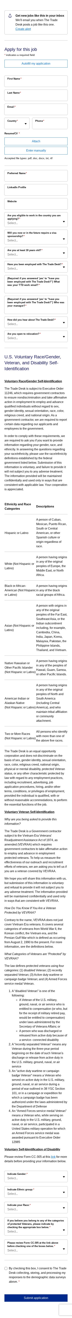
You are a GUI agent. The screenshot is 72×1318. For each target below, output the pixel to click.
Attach (36, 141)
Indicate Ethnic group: (20, 1189)
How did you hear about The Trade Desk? (31, 319)
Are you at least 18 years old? (24, 250)
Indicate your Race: (19, 1205)
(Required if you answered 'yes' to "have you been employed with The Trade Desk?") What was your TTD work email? (33, 281)
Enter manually (36, 150)
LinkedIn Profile (16, 187)
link (53, 1156)
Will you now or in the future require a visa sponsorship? (31, 234)
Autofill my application (36, 63)
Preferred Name (17, 173)
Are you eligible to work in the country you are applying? (34, 217)
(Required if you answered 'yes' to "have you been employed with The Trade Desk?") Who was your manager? (35, 302)
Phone (39, 121)
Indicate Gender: (17, 1174)
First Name (14, 78)
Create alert (23, 29)
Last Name (14, 92)
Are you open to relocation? (24, 333)
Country (12, 121)
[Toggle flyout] (25, 124)
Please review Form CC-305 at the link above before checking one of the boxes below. (32, 1244)
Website (12, 201)
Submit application (36, 1297)
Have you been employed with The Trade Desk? (35, 264)
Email (11, 106)
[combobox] (7, 125)
